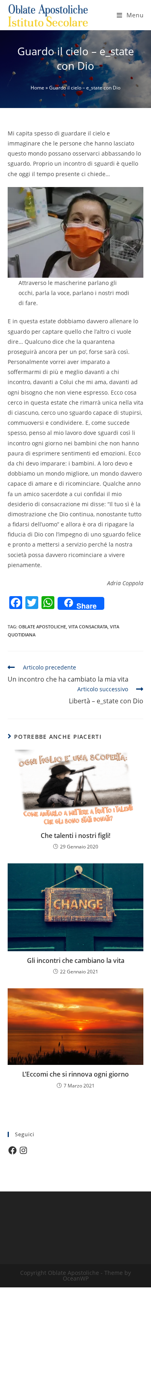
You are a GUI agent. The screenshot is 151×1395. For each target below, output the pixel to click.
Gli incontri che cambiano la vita (75, 960)
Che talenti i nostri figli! (75, 835)
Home (37, 87)
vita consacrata (88, 627)
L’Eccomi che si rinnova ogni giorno (75, 1074)
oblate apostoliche (42, 627)
